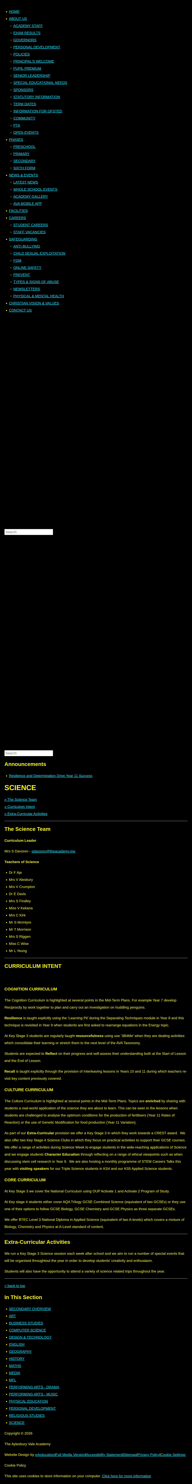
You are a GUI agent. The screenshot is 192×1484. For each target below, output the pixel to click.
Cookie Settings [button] (172, 1455)
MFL (12, 1380)
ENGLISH (16, 1344)
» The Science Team (20, 800)
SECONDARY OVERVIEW (30, 1309)
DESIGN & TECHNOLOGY (30, 1337)
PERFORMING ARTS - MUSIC (33, 1394)
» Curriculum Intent (19, 807)
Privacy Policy (148, 1455)
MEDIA (14, 1373)
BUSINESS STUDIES (26, 1323)
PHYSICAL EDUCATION (28, 1401)
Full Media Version (70, 1455)
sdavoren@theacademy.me (53, 851)
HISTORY (16, 1359)
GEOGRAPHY (20, 1352)
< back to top (14, 1286)
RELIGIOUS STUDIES (27, 1416)
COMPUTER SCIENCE (27, 1330)
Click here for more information (126, 1476)
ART (12, 1316)
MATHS (15, 1366)
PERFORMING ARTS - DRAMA (34, 1387)
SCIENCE (17, 1423)
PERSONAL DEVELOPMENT (32, 1408)
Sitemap (130, 1455)
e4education (45, 1455)
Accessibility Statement (104, 1455)
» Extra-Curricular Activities (25, 814)
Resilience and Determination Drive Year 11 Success (50, 776)
